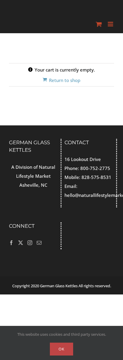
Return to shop (64, 80)
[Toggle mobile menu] (111, 24)
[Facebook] (11, 242)
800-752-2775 (95, 168)
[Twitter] (20, 242)
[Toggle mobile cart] (99, 24)
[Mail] (39, 242)
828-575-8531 (96, 177)
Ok (61, 349)
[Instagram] (29, 242)
